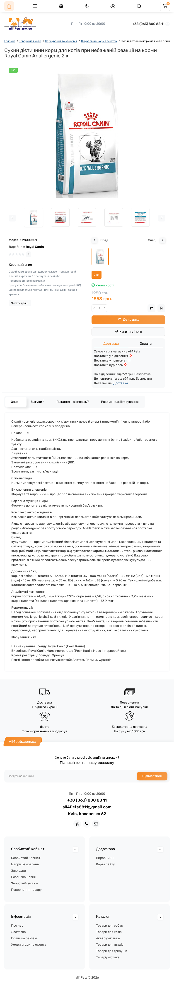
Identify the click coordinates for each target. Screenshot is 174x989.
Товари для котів (109, 932)
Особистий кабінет (25, 858)
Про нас (17, 925)
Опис (15, 402)
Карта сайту (105, 864)
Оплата (146, 344)
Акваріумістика (108, 938)
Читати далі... (20, 303)
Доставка (111, 344)
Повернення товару (26, 890)
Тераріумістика (108, 957)
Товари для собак (109, 925)
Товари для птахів (109, 945)
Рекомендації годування (120, 402)
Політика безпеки (24, 938)
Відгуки (37, 401)
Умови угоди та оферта (28, 945)
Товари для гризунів (111, 951)
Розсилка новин (23, 877)
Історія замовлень (25, 864)
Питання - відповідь (72, 401)
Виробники (105, 858)
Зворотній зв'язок (25, 883)
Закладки (18, 871)
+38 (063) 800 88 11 (148, 24)
